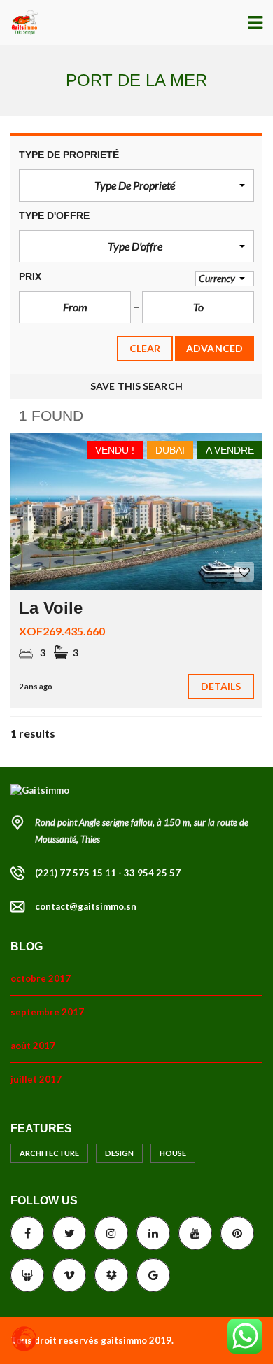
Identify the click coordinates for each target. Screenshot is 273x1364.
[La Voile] (136, 511)
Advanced (214, 348)
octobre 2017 (40, 978)
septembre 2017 (47, 1012)
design (119, 1153)
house (173, 1153)
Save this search (136, 386)
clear (145, 348)
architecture (49, 1153)
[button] (136, 185)
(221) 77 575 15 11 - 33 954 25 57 (108, 872)
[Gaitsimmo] (19, 22)
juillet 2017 (36, 1079)
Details (221, 686)
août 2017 (32, 1045)
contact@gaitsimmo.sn (85, 906)
